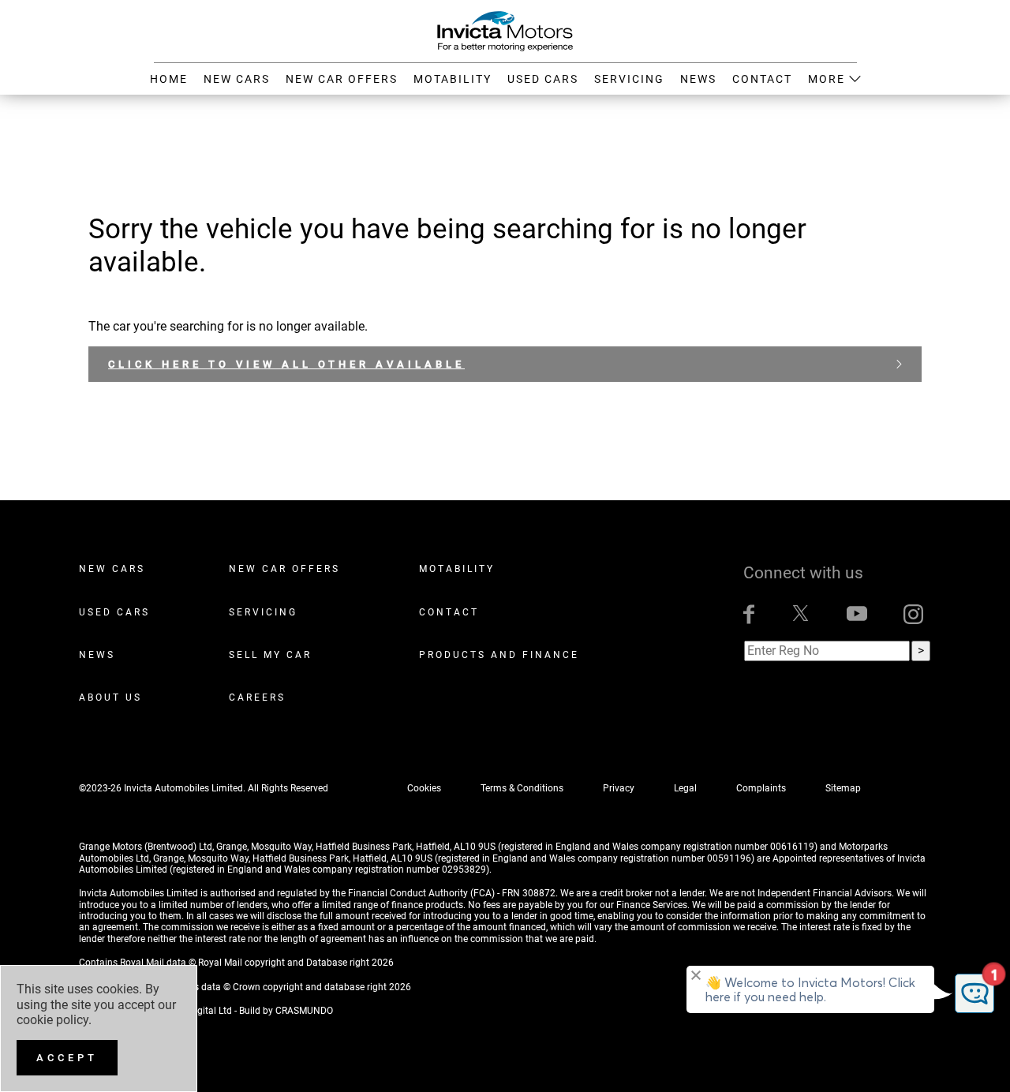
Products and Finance (499, 654)
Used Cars (114, 612)
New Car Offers (284, 568)
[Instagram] (913, 614)
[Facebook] (748, 614)
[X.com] (800, 614)
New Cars (112, 568)
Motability (457, 568)
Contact (449, 612)
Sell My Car (270, 654)
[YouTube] (857, 614)
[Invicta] (505, 30)
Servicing (263, 612)
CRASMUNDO (304, 1010)
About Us (110, 697)
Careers (257, 697)
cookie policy (52, 1019)
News (97, 654)
